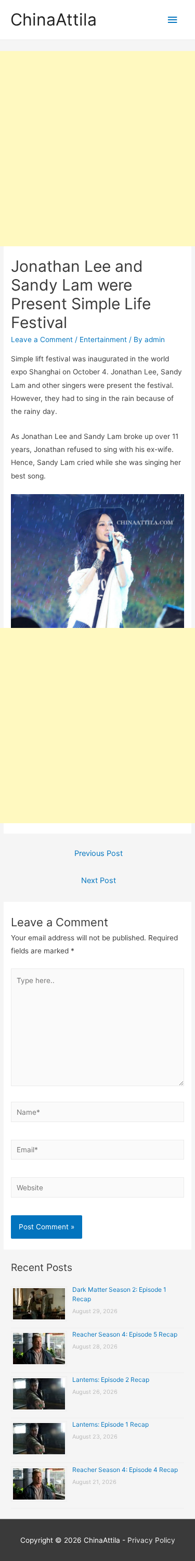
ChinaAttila (53, 19)
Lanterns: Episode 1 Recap (110, 1424)
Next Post (98, 880)
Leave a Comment (42, 339)
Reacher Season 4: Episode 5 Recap (124, 1334)
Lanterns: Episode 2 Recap (110, 1379)
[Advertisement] (97, 148)
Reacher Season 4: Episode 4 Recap (125, 1470)
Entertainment (103, 339)
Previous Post (98, 853)
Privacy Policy (151, 1540)
